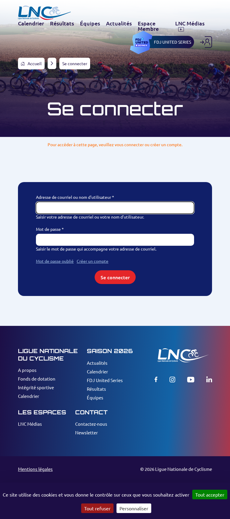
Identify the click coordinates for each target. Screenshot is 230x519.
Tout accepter (209, 494)
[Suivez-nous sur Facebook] (156, 379)
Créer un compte (92, 261)
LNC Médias (30, 424)
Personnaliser (133, 508)
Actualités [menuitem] (119, 23)
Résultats (96, 389)
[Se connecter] (206, 42)
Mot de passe (48, 229)
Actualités (97, 363)
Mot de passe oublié (55, 261)
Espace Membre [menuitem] (148, 26)
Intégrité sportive (36, 387)
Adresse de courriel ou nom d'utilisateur (73, 197)
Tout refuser (97, 508)
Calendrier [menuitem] (31, 23)
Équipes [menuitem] (90, 23)
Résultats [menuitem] (62, 23)
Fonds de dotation (36, 378)
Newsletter (86, 432)
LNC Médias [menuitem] (190, 24)
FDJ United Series (105, 380)
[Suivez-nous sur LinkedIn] (209, 379)
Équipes (95, 397)
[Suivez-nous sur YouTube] (190, 379)
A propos (27, 370)
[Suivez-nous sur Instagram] (172, 379)
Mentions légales (35, 469)
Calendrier (28, 396)
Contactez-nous (91, 424)
